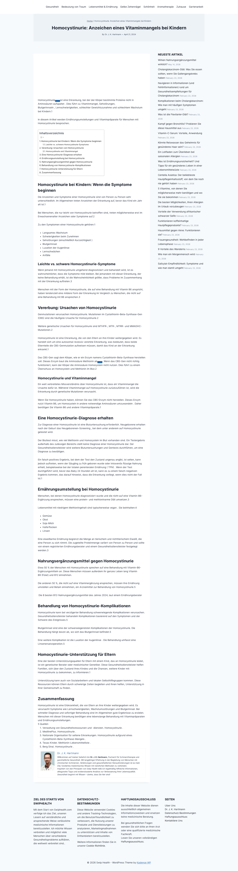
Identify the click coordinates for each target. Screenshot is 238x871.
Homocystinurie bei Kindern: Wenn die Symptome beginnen (71, 141)
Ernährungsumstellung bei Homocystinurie (63, 158)
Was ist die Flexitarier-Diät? (173, 114)
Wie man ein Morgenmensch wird (176, 254)
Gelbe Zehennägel (130, 6)
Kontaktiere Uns (173, 820)
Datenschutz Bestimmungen (180, 813)
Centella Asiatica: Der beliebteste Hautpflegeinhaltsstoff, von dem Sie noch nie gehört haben (181, 179)
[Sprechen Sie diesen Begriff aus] (57, 101)
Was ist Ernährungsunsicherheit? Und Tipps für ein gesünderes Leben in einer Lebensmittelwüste (180, 165)
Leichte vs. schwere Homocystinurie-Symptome (67, 144)
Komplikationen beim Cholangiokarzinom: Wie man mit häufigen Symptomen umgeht (180, 105)
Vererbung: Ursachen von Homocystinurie (63, 148)
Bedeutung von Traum (74, 6)
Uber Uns (170, 805)
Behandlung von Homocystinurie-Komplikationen (66, 165)
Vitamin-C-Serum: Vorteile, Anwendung (180, 133)
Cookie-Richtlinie (95, 845)
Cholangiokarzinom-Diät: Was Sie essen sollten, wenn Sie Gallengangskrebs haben (180, 73)
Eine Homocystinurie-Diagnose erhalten (62, 154)
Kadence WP (144, 862)
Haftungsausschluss (132, 841)
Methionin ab (90, 361)
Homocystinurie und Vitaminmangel (62, 151)
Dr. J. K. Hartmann (113, 34)
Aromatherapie (165, 6)
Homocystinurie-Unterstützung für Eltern (62, 169)
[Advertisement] (91, 73)
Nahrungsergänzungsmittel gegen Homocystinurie (67, 162)
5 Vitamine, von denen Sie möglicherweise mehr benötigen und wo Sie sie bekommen (180, 192)
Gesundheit (52, 6)
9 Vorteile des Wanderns (171, 249)
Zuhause (181, 6)
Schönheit (149, 6)
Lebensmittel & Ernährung (103, 6)
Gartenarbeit (196, 6)
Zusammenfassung (51, 172)
